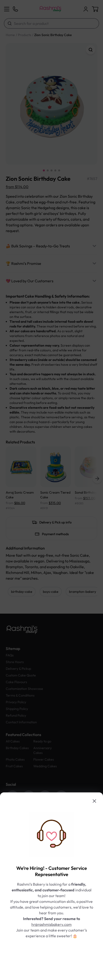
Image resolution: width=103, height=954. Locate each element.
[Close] (94, 801)
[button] (51, 477)
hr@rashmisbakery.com (51, 924)
